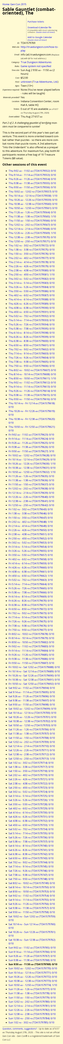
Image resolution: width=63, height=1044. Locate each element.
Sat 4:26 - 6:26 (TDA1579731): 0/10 (31, 816)
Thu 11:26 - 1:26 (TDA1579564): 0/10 (32, 212)
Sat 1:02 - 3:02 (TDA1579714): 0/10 (31, 762)
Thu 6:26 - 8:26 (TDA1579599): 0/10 (32, 337)
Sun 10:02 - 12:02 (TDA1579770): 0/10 (33, 968)
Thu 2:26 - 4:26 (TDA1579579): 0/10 (32, 266)
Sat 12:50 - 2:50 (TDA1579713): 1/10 (32, 758)
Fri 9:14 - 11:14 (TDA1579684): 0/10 (31, 650)
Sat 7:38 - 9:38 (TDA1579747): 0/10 (31, 875)
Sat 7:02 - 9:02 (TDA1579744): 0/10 (31, 862)
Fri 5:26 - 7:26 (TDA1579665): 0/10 (31, 588)
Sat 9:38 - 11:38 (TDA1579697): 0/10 (32, 700)
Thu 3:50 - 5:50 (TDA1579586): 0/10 (32, 291)
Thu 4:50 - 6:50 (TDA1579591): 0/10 (32, 312)
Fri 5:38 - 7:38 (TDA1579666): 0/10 (31, 592)
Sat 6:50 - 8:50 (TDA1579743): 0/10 (31, 858)
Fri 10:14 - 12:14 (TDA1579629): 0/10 (32, 459)
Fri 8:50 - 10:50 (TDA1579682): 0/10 (31, 642)
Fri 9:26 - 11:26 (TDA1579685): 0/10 (31, 654)
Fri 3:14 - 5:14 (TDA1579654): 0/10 (31, 546)
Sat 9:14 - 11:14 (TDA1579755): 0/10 (32, 899)
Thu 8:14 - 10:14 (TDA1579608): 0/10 (32, 374)
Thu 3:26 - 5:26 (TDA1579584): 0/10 (32, 287)
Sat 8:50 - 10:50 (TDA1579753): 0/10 (32, 891)
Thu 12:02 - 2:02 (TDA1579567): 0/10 (32, 224)
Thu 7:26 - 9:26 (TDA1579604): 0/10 (32, 357)
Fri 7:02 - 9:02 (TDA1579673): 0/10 (31, 613)
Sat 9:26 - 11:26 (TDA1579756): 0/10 (32, 904)
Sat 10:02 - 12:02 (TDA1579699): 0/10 (32, 708)
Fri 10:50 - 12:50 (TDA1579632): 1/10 (32, 472)
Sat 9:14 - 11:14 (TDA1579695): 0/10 (32, 692)
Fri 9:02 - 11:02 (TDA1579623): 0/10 (31, 434)
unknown (26, 81)
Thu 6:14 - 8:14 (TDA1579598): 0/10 (32, 332)
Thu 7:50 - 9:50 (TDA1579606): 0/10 (32, 366)
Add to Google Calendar (40, 37)
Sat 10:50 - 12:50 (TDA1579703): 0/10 (32, 725)
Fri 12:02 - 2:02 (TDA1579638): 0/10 (31, 488)
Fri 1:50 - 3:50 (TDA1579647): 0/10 (31, 517)
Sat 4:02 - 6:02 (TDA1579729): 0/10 (31, 808)
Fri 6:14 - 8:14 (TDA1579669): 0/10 (31, 596)
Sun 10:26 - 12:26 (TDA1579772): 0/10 (33, 976)
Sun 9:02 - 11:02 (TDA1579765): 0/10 (32, 947)
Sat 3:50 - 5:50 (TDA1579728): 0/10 (31, 804)
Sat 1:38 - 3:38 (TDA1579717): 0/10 (31, 767)
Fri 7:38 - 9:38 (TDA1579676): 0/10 (31, 625)
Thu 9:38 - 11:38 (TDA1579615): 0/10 (32, 395)
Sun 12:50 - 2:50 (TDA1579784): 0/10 (32, 1018)
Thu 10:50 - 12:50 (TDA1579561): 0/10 (33, 208)
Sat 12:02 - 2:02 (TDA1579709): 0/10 (32, 742)
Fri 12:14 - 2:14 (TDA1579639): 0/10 (31, 493)
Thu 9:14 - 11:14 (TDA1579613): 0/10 (32, 386)
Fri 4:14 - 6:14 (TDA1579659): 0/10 (31, 563)
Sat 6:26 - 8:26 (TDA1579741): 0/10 (31, 850)
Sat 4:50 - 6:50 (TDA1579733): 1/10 (31, 825)
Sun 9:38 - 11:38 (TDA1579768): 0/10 (32, 960)
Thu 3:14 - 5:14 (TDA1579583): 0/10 (32, 283)
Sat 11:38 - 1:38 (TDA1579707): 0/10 (32, 733)
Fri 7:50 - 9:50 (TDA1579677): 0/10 (31, 630)
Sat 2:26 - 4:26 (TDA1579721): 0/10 (31, 779)
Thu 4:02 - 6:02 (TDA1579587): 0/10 (32, 295)
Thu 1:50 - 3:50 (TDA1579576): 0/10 (32, 253)
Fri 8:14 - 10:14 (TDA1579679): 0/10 (31, 638)
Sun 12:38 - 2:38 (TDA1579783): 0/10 (32, 1014)
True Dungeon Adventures (36, 62)
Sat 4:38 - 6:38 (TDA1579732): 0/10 (31, 820)
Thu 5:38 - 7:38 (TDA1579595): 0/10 (32, 328)
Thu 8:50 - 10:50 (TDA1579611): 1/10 (32, 378)
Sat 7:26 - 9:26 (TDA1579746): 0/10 (31, 870)
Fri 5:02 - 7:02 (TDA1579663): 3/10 (31, 580)
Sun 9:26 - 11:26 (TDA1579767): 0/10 (32, 956)
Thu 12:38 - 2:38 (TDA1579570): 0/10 (32, 237)
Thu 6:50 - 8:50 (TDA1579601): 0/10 (32, 345)
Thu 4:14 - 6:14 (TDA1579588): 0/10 (32, 299)
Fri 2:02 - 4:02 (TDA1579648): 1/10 (31, 522)
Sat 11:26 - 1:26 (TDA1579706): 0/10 (32, 729)
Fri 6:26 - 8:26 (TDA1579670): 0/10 (31, 600)
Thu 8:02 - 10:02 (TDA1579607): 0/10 (32, 370)
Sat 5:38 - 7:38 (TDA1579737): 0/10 (31, 841)
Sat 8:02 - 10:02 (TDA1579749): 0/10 (32, 883)
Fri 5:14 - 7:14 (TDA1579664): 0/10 (31, 584)
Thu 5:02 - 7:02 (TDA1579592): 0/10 (32, 316)
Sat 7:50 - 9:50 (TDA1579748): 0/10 (31, 879)
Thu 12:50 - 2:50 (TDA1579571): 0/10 (32, 241)
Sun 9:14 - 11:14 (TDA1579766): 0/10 (32, 952)
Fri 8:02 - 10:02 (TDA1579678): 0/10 (31, 634)
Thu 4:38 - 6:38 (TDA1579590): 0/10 (32, 308)
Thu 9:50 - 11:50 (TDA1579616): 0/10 (32, 399)
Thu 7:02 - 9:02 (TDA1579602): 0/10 (32, 349)
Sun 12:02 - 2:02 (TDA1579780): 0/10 (32, 1001)
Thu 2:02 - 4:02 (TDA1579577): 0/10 (32, 258)
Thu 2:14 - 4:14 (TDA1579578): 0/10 (32, 262)
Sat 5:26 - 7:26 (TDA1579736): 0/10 (31, 837)
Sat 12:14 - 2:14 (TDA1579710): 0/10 (32, 746)
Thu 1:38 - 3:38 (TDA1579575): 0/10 (32, 249)
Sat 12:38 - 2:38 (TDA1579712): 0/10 (32, 754)
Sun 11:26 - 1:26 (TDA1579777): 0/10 (32, 989)
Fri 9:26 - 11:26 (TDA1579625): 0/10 (31, 443)
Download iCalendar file (39, 27)
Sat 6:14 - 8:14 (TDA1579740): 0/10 (31, 845)
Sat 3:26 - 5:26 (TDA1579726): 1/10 (31, 800)
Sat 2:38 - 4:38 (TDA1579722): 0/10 (31, 783)
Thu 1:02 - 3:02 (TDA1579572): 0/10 (32, 245)
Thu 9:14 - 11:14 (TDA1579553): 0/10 (32, 175)
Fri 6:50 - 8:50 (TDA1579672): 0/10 (31, 609)
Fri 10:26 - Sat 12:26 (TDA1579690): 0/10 (34, 675)
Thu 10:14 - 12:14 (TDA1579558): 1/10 (33, 195)
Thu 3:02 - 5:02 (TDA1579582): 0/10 (32, 278)
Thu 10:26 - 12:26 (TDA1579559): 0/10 (33, 199)
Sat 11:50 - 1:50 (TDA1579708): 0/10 (32, 738)
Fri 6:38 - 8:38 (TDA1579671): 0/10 (31, 605)
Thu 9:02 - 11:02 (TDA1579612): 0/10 (32, 382)
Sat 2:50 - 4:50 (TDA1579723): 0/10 (31, 787)
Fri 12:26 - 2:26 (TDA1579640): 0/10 (31, 497)
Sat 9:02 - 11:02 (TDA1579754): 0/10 (32, 895)
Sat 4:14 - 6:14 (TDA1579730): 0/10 (31, 812)
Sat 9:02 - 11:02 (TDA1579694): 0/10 (32, 688)
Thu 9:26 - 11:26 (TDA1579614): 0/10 (32, 391)
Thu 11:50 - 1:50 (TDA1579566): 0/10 (32, 220)
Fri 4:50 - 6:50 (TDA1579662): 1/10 (31, 575)
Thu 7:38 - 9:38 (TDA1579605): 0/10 (32, 361)
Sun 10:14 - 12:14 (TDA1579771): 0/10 (33, 972)
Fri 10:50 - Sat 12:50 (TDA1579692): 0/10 (34, 683)
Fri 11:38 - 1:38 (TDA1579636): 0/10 (31, 480)
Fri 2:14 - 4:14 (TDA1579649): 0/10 (31, 526)
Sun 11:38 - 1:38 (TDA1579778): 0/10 (32, 993)
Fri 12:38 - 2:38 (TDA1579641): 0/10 (31, 501)
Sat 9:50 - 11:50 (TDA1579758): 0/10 (32, 912)
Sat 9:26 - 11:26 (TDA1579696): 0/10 (32, 696)
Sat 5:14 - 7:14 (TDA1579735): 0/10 (31, 833)
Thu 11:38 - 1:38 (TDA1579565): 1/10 (32, 216)
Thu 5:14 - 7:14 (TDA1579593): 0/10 (32, 320)
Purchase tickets (36, 21)
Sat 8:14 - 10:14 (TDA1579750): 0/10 (32, 887)
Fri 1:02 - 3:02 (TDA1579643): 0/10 (31, 509)
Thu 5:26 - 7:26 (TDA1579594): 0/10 (32, 324)
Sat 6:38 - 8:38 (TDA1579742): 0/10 (31, 854)
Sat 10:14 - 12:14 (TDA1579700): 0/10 (32, 712)
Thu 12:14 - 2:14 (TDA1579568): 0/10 (32, 229)
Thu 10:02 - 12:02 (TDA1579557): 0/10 (33, 191)
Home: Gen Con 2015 (14, 4)
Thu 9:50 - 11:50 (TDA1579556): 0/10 (32, 187)
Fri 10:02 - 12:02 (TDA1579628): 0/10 (32, 455)
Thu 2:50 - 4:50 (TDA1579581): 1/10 (32, 274)
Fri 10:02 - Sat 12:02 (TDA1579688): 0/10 (34, 667)
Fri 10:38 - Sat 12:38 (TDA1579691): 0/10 (34, 679)
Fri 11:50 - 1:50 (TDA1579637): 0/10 (31, 484)
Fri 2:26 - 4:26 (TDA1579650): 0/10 (31, 530)
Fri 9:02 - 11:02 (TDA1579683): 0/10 (31, 646)
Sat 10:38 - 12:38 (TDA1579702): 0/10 (32, 721)
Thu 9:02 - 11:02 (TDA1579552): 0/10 (32, 170)
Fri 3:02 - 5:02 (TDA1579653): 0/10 (31, 542)
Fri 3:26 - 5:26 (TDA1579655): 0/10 (31, 551)
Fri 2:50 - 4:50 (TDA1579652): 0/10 (31, 538)
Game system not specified (36, 66)
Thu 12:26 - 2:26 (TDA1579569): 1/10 (32, 233)
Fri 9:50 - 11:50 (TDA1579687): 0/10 (31, 663)
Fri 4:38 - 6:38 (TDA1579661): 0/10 (31, 571)
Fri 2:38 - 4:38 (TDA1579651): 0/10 (31, 534)
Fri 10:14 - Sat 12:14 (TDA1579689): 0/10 (34, 671)
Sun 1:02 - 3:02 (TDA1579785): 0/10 (31, 1022)
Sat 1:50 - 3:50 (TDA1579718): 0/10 (31, 771)
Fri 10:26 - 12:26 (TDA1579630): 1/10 (32, 463)
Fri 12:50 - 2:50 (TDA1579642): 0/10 (31, 505)
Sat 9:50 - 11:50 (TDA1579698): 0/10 (32, 704)
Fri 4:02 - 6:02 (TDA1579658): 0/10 (31, 559)
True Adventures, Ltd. (45, 81)
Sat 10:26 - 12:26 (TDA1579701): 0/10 (32, 717)
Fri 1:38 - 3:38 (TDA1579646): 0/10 (31, 513)
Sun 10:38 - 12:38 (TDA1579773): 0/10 (33, 981)
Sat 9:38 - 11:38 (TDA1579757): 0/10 (32, 908)
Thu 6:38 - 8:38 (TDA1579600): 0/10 (32, 341)
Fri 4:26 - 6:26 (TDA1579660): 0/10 (31, 567)
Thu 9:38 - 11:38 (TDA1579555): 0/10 (32, 183)
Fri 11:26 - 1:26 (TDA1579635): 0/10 (31, 476)
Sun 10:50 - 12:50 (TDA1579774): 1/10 (33, 985)
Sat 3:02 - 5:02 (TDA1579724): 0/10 (31, 791)
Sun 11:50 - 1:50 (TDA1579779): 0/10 (32, 997)
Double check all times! (45, 32)
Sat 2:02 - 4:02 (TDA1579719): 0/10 (31, 775)
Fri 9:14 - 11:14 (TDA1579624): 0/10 (31, 438)
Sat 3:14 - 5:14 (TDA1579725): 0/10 (31, 796)
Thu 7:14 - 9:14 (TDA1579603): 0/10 (32, 353)
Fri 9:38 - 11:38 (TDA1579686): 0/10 (31, 659)
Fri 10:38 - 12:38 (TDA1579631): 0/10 (32, 467)
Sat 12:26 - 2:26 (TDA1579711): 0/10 (32, 750)
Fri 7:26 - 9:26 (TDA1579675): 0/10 (31, 621)
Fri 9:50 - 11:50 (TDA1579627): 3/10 (31, 451)
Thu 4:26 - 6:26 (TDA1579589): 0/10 (32, 303)
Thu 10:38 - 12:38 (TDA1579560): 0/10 (33, 204)
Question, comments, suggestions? (19, 1028)
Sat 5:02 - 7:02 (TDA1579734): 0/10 (31, 829)
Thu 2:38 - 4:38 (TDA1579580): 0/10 (32, 270)
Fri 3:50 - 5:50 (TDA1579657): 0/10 (31, 555)
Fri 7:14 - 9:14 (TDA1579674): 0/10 (31, 617)
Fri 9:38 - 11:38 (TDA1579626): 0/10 (31, 447)
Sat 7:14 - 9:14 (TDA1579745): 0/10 (31, 866)
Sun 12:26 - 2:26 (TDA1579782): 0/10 (32, 1010)
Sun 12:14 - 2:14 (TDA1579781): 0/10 (32, 1005)
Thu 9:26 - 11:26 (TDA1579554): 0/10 (32, 179)
